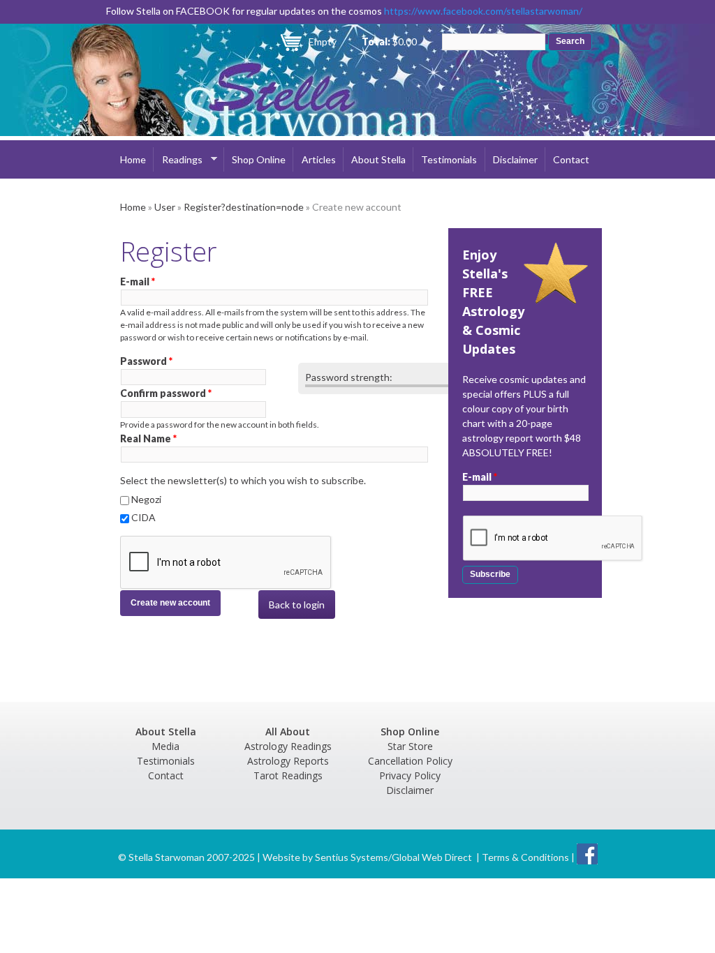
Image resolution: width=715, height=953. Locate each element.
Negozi (146, 499)
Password (146, 361)
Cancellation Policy (410, 760)
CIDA (143, 517)
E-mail (137, 281)
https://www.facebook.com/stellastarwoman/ (483, 11)
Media (165, 746)
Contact (571, 159)
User (164, 207)
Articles (319, 159)
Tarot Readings (288, 775)
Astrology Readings (288, 746)
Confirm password (166, 393)
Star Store (410, 746)
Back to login (297, 604)
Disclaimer (515, 159)
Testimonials (449, 159)
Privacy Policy (410, 775)
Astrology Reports (288, 760)
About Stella (378, 159)
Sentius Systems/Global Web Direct (393, 857)
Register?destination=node (244, 207)
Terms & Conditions (525, 857)
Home (133, 159)
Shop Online (259, 159)
